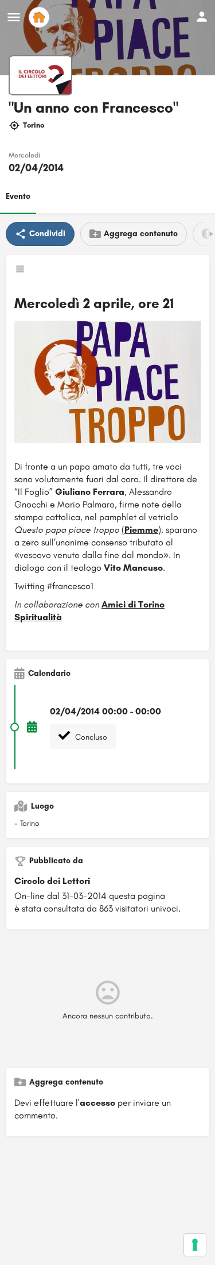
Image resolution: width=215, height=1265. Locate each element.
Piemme (141, 529)
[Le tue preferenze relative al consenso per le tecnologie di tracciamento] (195, 1245)
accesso (97, 1102)
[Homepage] (40, 17)
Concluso (90, 737)
